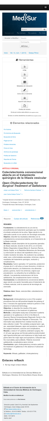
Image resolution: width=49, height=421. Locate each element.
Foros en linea (8, 148)
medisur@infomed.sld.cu (13, 414)
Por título (42, 33)
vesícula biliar (16, 210)
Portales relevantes (10, 144)
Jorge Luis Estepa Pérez (12, 190)
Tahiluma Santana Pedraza (33, 190)
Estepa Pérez (34, 53)
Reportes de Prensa (10, 159)
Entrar (25, 46)
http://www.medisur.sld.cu (13, 409)
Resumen (7, 219)
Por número (21, 33)
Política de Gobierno (10, 155)
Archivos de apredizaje (11, 152)
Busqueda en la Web (10, 163)
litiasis (6, 210)
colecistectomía (30, 210)
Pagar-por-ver (8, 141)
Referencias (37, 218)
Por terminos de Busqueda (12, 133)
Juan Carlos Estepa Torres (12, 194)
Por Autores (7, 129)
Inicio (6, 53)
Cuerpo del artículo (21, 219)
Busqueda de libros (10, 137)
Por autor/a (32, 33)
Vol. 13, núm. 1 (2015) (18, 53)
